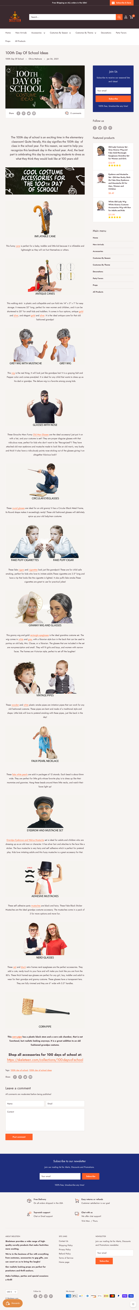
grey (30, 639)
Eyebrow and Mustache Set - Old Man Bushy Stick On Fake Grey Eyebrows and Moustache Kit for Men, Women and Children (119, 181)
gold (81, 311)
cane (18, 245)
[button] (114, 165)
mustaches (35, 905)
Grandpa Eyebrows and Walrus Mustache (25, 840)
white (21, 639)
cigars (21, 569)
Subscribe (113, 98)
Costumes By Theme (84, 32)
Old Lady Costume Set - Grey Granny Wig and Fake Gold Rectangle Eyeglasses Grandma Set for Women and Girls (118, 153)
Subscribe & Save (123, 2)
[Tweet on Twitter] (29, 113)
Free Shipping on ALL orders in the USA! (69, 2)
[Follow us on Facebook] (95, 128)
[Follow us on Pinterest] (110, 128)
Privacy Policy (65, 1249)
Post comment (19, 1136)
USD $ (9, 1292)
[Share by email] (34, 113)
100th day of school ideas (40, 1070)
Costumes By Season (59, 32)
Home (8, 32)
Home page (64, 1262)
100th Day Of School (14, 58)
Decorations (106, 32)
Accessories (36, 32)
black (23, 967)
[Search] (119, 17)
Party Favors (121, 32)
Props (7, 41)
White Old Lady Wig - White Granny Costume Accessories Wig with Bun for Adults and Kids (119, 206)
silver (16, 315)
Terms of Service (66, 1257)
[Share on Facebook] (18, 113)
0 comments (75, 113)
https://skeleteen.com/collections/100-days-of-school (45, 1059)
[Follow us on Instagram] (105, 128)
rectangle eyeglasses (39, 635)
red (14, 967)
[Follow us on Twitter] (100, 128)
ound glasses (19, 508)
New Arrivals (21, 32)
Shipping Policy (66, 1245)
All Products (20, 41)
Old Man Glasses (41, 434)
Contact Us (63, 1241)
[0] (131, 17)
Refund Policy (65, 1253)
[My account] (125, 17)
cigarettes (33, 569)
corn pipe (17, 1036)
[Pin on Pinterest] (24, 113)
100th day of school (19, 1070)
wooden (15, 704)
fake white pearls (20, 774)
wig (13, 373)
